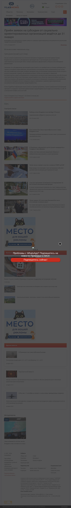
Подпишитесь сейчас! (35, 259)
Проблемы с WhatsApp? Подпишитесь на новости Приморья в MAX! (35, 254)
